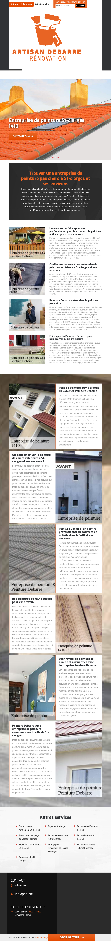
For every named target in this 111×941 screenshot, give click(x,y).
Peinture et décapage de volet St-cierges (29, 837)
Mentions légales (43, 937)
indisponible (43, 4)
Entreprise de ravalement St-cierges (29, 828)
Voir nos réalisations (21, 4)
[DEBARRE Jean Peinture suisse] (47, 37)
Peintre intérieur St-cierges (86, 837)
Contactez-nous (23, 136)
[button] (52, 157)
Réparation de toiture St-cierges (29, 846)
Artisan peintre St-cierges (27, 859)
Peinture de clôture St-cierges (87, 828)
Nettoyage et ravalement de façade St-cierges (58, 848)
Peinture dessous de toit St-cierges (58, 837)
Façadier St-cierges (57, 826)
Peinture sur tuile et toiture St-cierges (86, 846)
